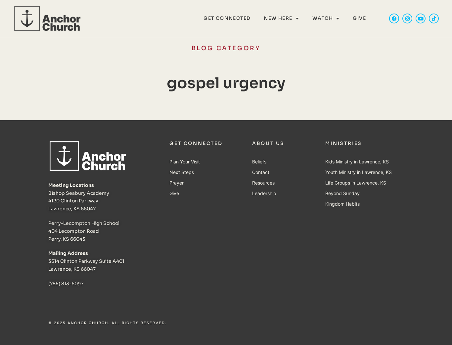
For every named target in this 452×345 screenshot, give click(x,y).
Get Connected (226, 18)
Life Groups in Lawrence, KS (355, 183)
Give (359, 18)
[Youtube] (421, 18)
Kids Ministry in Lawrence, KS (357, 161)
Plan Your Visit (184, 161)
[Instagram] (407, 18)
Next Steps (181, 172)
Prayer (176, 183)
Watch (322, 18)
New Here (278, 18)
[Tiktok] (434, 18)
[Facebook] (394, 18)
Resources (263, 183)
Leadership (264, 193)
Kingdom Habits (342, 204)
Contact (260, 172)
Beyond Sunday (342, 193)
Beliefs (259, 161)
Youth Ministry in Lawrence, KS (358, 172)
